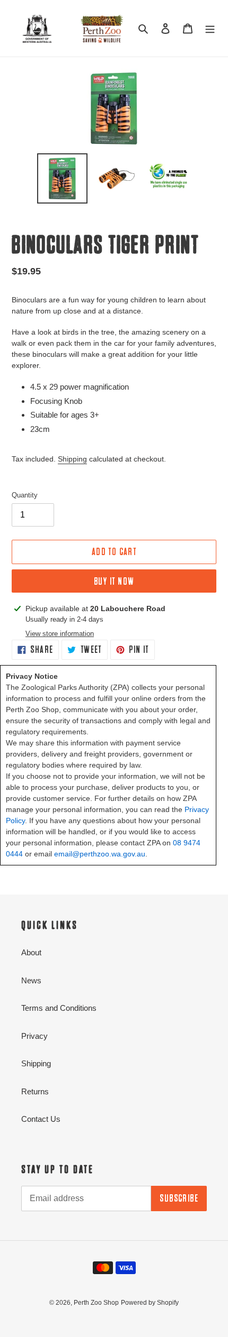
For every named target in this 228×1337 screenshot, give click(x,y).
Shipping (72, 459)
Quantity (25, 495)
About (31, 952)
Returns (35, 1091)
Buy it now (114, 581)
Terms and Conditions (59, 1007)
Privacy (34, 1035)
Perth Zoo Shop (96, 1302)
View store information (59, 634)
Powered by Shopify (150, 1302)
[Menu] (210, 28)
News (31, 980)
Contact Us (40, 1118)
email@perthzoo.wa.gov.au (99, 854)
